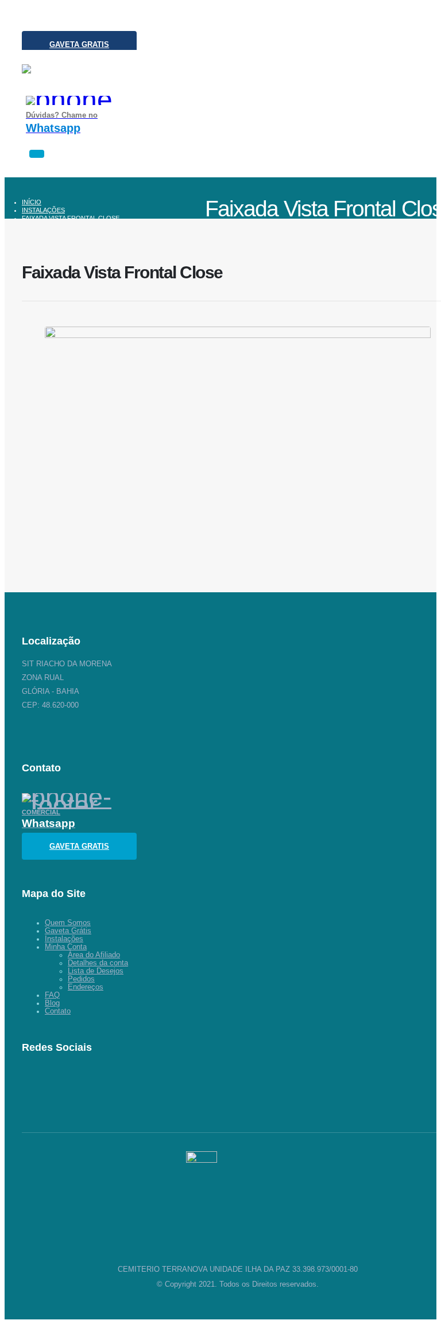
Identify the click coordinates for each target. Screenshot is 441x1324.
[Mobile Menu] (36, 154)
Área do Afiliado (94, 955)
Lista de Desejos (95, 971)
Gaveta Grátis (68, 931)
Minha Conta (66, 947)
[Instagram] (29, 20)
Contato (58, 1011)
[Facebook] (82, 1083)
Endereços (85, 987)
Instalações (64, 939)
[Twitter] (57, 1083)
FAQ (52, 995)
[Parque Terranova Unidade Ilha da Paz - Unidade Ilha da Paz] (79, 80)
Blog (52, 1003)
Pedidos (81, 979)
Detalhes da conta (98, 963)
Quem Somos (68, 923)
